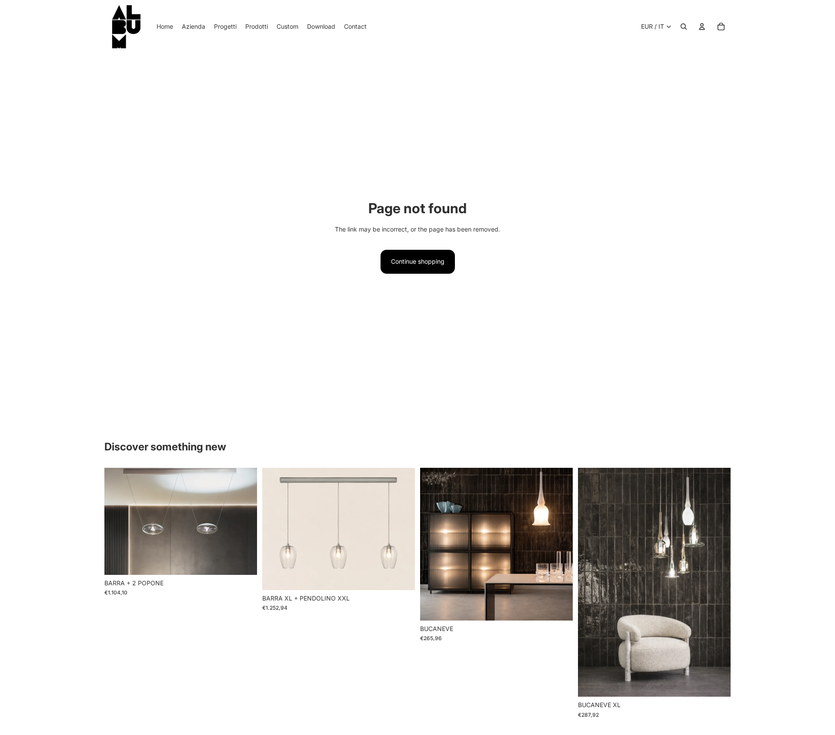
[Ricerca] (683, 26)
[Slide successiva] (244, 521)
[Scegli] (243, 561)
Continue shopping (417, 261)
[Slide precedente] (117, 521)
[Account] (701, 26)
